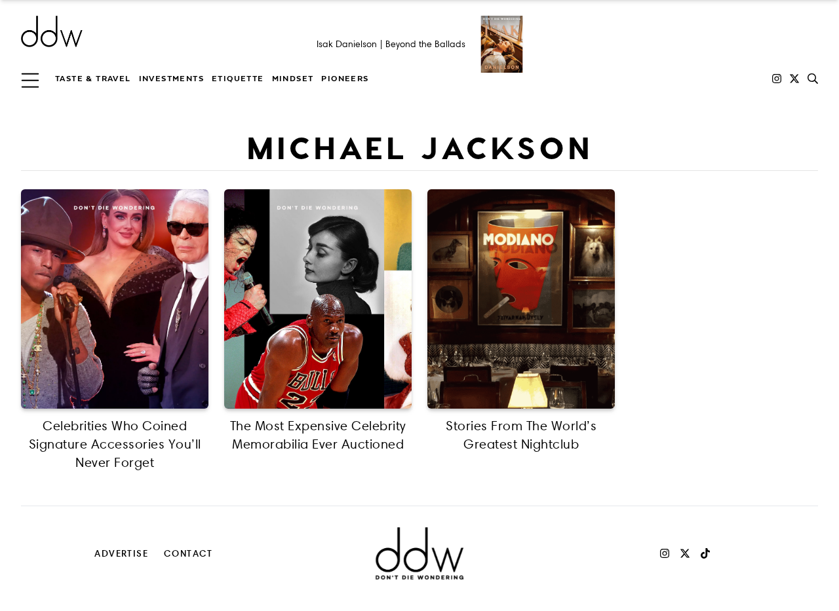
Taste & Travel (93, 78)
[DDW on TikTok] (705, 553)
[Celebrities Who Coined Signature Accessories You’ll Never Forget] (114, 299)
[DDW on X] (794, 78)
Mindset (293, 78)
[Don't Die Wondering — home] (147, 31)
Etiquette (238, 78)
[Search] (813, 78)
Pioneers (344, 78)
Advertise (121, 553)
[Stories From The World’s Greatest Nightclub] (521, 299)
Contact (188, 553)
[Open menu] (30, 78)
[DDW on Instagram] (776, 78)
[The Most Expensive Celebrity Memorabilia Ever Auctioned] (318, 299)
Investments (171, 78)
